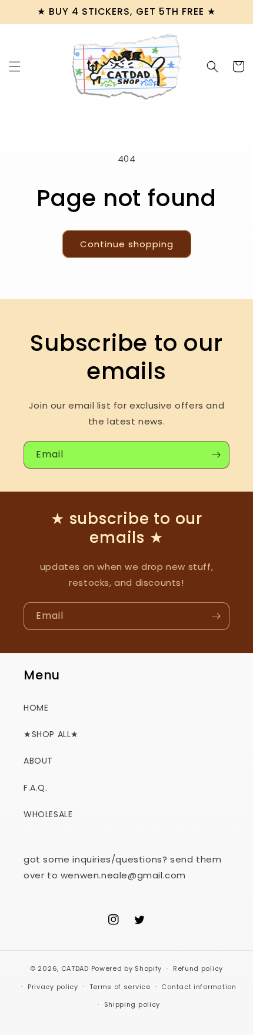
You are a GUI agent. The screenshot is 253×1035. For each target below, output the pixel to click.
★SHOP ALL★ (51, 734)
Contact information (198, 986)
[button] (15, 66)
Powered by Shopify (126, 968)
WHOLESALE (48, 814)
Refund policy (198, 968)
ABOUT (38, 761)
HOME (36, 708)
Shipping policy (132, 1004)
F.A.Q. (36, 788)
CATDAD (75, 968)
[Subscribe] (216, 455)
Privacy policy (53, 986)
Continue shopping (127, 244)
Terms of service (120, 986)
